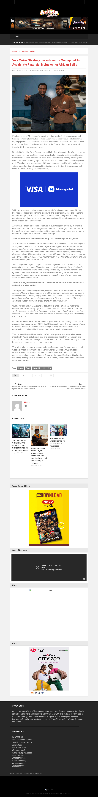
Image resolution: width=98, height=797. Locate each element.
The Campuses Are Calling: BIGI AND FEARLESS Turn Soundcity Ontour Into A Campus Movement (20, 445)
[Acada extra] (49, 13)
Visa (49, 368)
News (46, 70)
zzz (49, 70)
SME (44, 368)
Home (14, 51)
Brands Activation (28, 51)
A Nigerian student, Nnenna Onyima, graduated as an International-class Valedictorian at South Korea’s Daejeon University (39, 456)
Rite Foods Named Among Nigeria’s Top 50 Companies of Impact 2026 (75, 42)
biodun (27, 402)
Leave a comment (59, 70)
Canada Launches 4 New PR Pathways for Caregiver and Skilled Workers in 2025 (68, 386)
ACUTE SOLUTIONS (66, 793)
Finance (20, 368)
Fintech (28, 368)
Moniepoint (36, 368)
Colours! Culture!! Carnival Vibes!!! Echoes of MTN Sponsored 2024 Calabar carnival (29, 386)
